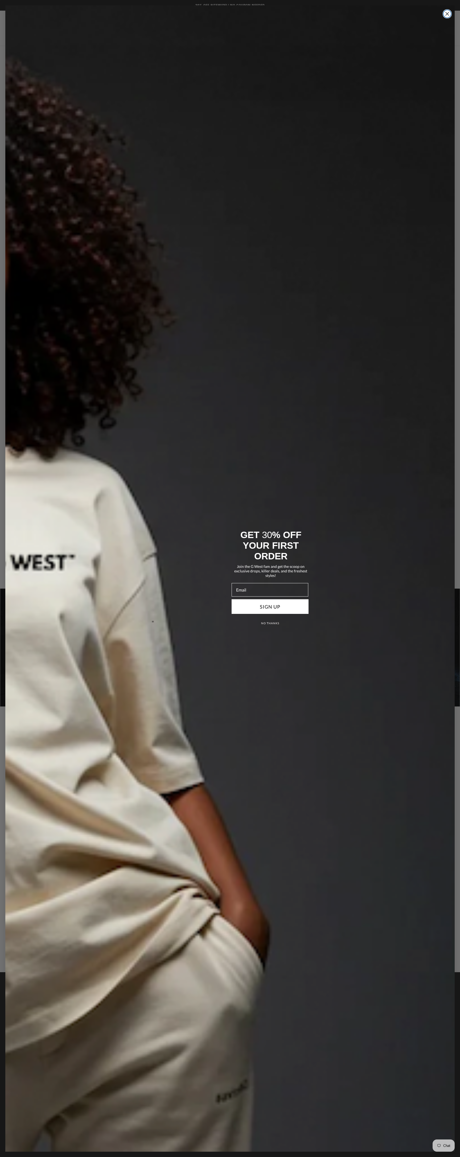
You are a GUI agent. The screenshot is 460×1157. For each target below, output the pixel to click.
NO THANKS (270, 623)
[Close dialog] (447, 14)
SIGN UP (270, 607)
